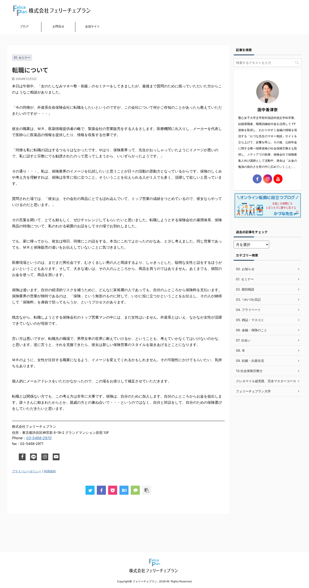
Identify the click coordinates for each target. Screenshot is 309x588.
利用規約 (50, 471)
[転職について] (123, 490)
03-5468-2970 (39, 438)
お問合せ (58, 26)
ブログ (24, 26)
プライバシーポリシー (26, 471)
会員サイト (92, 26)
